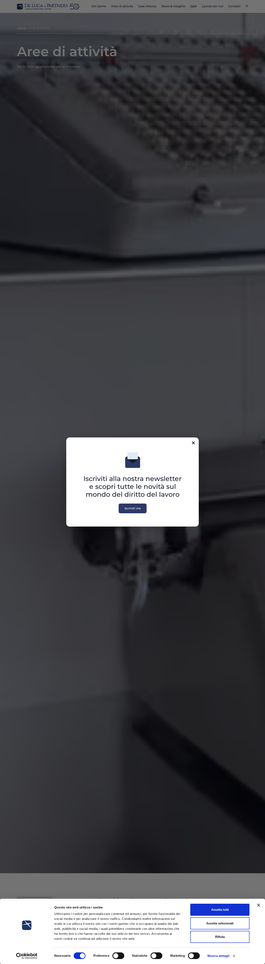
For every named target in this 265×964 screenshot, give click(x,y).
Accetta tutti (220, 909)
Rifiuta (220, 937)
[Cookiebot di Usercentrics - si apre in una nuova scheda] (27, 956)
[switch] (118, 955)
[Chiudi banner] (258, 905)
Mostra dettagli (218, 956)
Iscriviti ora (133, 508)
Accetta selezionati (220, 923)
